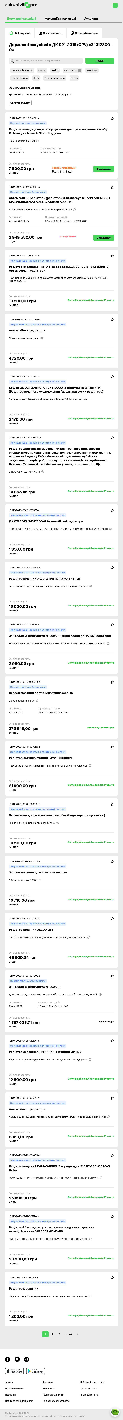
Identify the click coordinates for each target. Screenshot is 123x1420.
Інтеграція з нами (89, 1394)
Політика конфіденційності (19, 1401)
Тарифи (9, 1382)
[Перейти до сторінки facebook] (7, 1359)
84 (70, 1334)
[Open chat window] (115, 1412)
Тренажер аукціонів (53, 1394)
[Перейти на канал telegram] (26, 1359)
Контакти (47, 1382)
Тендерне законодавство (56, 1401)
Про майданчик (88, 1388)
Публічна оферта (14, 1388)
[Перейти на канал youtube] (17, 1359)
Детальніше (104, 169)
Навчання (10, 1394)
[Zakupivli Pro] (21, 5)
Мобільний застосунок (92, 1382)
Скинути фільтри (20, 102)
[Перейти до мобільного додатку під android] (35, 1371)
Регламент (48, 1388)
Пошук (100, 60)
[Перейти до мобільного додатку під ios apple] (14, 1371)
